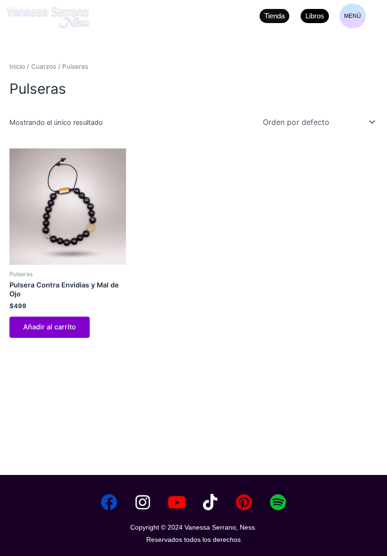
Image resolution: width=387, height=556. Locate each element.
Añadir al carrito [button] (49, 327)
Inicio (17, 66)
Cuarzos (43, 66)
